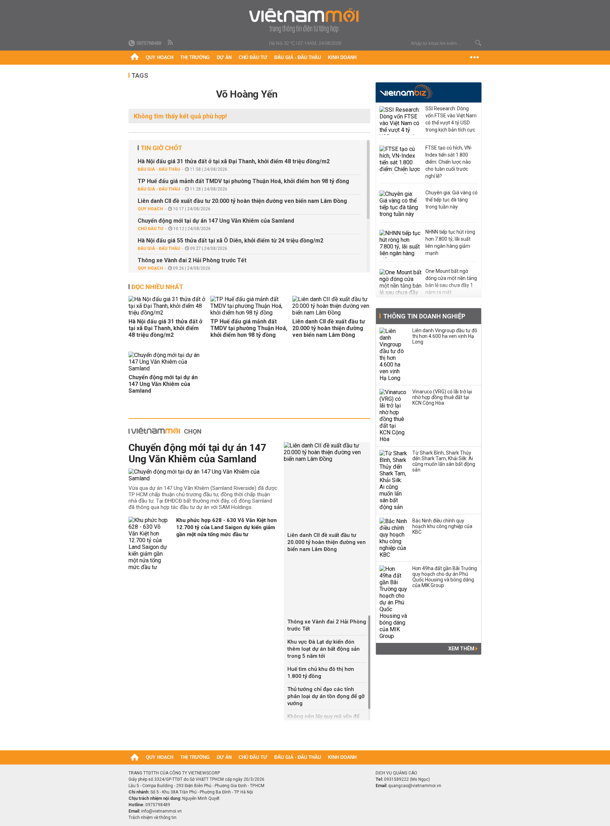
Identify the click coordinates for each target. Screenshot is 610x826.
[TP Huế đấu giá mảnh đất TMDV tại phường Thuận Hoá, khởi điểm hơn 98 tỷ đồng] (249, 306)
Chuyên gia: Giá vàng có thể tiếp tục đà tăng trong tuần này (451, 200)
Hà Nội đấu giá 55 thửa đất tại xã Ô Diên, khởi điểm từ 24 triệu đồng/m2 (230, 240)
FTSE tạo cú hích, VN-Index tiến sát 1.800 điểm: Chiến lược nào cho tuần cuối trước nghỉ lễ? (448, 162)
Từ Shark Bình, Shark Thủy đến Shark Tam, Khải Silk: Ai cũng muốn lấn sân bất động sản (443, 461)
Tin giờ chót (161, 148)
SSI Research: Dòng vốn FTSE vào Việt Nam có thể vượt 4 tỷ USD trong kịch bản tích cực (451, 119)
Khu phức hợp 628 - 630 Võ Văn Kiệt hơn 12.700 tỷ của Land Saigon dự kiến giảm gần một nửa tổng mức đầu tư (226, 527)
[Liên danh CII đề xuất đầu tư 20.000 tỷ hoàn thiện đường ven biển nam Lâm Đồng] (331, 306)
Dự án (224, 57)
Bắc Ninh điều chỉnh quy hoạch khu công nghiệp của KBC (442, 526)
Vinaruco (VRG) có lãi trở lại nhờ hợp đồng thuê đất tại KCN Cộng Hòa (442, 397)
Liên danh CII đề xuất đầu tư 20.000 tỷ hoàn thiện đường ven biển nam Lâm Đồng (242, 201)
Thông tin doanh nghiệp (424, 316)
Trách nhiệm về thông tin (152, 817)
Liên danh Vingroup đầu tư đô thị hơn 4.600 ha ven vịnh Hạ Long (444, 336)
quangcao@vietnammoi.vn (414, 785)
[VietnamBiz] (406, 91)
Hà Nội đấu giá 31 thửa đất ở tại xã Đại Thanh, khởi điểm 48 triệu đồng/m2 (234, 161)
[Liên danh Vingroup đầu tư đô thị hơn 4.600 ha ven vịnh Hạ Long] (393, 354)
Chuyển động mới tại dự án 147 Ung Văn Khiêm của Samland (216, 220)
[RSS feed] (171, 43)
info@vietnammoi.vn (161, 811)
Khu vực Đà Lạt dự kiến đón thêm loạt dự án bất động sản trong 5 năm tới (323, 649)
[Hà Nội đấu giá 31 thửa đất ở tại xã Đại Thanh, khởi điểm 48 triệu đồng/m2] (167, 306)
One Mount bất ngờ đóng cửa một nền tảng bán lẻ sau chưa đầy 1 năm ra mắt (451, 281)
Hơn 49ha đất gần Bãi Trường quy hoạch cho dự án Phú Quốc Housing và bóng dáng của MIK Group (444, 577)
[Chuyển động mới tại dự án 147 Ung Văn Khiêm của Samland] (167, 362)
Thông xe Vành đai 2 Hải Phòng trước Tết (192, 260)
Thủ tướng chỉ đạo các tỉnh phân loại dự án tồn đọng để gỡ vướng (326, 696)
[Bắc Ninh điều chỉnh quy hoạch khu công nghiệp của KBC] (393, 538)
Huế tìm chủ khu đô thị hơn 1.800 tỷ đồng (320, 672)
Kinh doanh (342, 57)
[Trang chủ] (134, 58)
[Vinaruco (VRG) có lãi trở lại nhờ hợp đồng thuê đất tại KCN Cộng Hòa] (393, 416)
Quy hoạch (159, 57)
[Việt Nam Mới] (305, 20)
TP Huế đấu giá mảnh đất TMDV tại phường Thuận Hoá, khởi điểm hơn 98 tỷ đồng (243, 181)
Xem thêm (462, 648)
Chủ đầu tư (253, 57)
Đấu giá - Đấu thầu (297, 57)
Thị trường (195, 57)
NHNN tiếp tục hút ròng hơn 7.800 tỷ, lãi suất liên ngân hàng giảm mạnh (450, 242)
